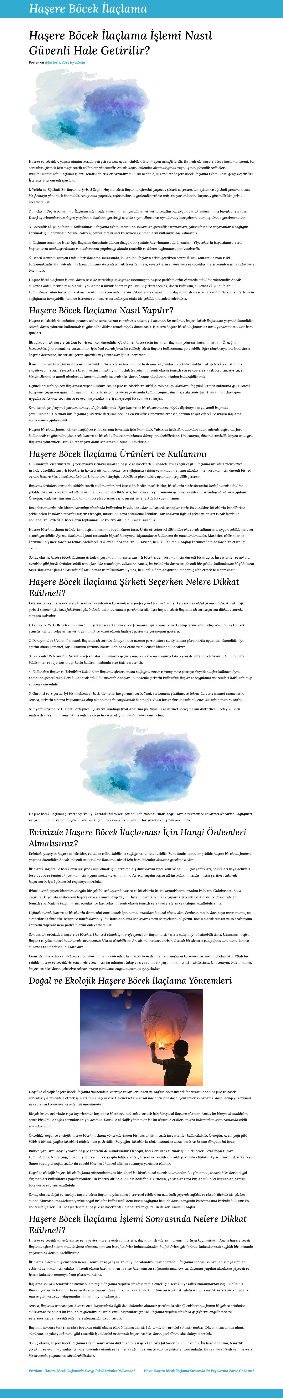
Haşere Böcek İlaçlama (88, 8)
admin (80, 62)
